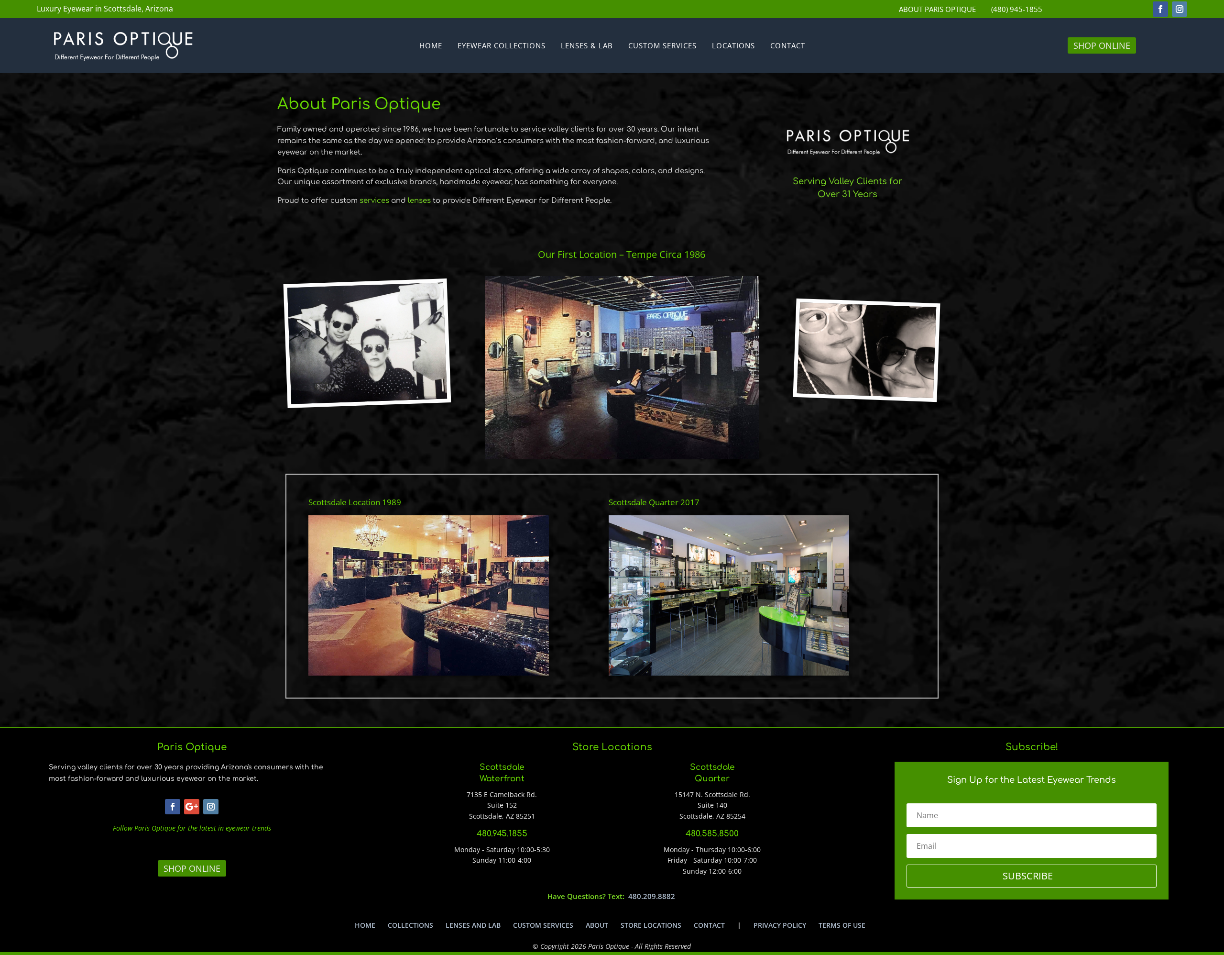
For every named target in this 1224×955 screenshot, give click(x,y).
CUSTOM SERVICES (543, 925)
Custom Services (662, 46)
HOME (365, 925)
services (374, 201)
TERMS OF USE (842, 925)
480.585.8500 (712, 833)
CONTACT (709, 925)
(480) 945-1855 (1016, 10)
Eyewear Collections (502, 46)
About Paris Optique (937, 10)
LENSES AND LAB (473, 925)
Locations (733, 46)
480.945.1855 (502, 833)
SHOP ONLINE (1101, 45)
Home (430, 46)
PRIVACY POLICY (780, 925)
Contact (787, 46)
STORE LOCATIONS (651, 925)
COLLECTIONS (410, 925)
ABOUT (597, 925)
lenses (419, 201)
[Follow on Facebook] (1160, 9)
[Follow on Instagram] (1179, 9)
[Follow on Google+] (191, 806)
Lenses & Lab (587, 46)
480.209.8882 (651, 896)
